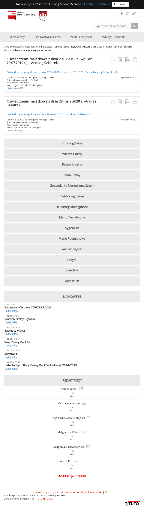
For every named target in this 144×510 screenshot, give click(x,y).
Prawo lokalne (72, 164)
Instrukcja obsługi (72, 476)
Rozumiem (120, 4)
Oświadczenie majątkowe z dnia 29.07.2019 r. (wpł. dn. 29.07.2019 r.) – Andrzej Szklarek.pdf (62, 72)
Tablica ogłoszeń (72, 196)
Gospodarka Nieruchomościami (72, 185)
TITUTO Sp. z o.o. (43, 498)
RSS (106, 492)
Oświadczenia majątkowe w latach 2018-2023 (78, 46)
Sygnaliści (72, 228)
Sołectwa (72, 270)
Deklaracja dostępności (72, 207)
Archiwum (72, 281)
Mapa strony (61, 492)
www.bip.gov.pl (44, 492)
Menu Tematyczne (13, 46)
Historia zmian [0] (15, 88)
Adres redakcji (78, 492)
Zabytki (72, 260)
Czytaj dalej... (11, 311)
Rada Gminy (72, 175)
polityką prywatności (98, 4)
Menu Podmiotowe (72, 238)
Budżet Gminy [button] (17, 37)
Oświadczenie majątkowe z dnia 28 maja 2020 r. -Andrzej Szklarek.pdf (49, 114)
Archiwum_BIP (72, 249)
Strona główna (72, 143)
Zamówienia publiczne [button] (48, 37)
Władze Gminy (72, 154)
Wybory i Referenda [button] (113, 37)
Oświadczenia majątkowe (39, 46)
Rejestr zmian (95, 492)
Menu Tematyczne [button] (81, 37)
